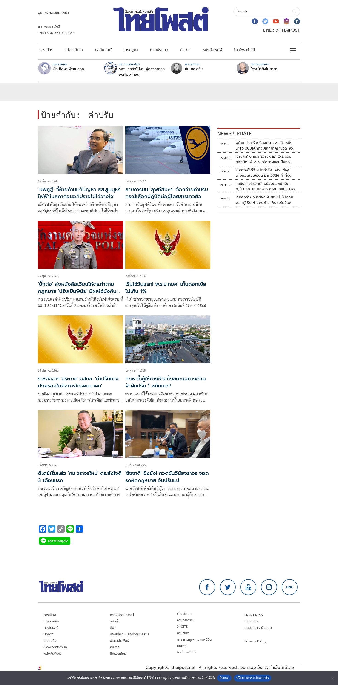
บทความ (49, 634)
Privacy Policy (255, 641)
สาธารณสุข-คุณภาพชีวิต (194, 639)
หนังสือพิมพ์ (212, 50)
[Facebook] (254, 21)
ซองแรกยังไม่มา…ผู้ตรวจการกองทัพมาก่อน (142, 71)
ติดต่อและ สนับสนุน (258, 627)
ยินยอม (224, 678)
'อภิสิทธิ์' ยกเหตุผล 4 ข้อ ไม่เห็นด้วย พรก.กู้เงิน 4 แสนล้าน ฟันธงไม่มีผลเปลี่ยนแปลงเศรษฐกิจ (264, 199)
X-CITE (182, 626)
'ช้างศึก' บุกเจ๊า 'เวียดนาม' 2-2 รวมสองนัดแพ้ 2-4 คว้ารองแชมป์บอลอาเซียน (264, 159)
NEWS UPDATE (234, 133)
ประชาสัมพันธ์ (119, 640)
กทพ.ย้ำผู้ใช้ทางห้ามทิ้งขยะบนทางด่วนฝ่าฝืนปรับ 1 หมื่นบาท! (165, 382)
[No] (332, 678)
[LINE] (289, 587)
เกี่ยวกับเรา (252, 621)
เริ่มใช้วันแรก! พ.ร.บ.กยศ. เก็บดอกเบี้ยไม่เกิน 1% (165, 287)
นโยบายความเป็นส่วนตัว (252, 678)
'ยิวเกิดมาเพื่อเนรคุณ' (69, 69)
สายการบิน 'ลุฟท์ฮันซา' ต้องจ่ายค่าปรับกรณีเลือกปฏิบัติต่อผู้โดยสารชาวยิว (166, 193)
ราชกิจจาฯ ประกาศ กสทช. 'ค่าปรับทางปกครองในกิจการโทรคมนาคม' (78, 382)
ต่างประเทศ (159, 50)
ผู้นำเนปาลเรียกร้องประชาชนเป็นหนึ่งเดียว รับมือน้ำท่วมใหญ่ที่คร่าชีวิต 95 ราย (264, 145)
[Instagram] (286, 21)
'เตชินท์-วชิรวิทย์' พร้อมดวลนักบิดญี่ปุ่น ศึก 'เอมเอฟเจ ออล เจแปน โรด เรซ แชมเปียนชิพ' (265, 186)
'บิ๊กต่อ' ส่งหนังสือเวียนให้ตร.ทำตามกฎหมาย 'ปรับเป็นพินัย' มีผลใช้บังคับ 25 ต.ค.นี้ (77, 291)
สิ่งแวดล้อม (118, 653)
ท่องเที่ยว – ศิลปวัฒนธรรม (129, 634)
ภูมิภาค (115, 647)
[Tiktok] (297, 21)
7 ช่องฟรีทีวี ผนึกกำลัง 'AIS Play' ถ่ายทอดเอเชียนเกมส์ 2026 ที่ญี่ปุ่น (264, 172)
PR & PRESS (253, 615)
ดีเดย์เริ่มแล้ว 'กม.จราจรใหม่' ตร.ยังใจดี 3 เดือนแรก (80, 476)
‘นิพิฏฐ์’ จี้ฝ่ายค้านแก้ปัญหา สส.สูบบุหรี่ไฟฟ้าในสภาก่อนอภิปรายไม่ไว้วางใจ (79, 193)
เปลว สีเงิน (74, 50)
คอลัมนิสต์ (103, 50)
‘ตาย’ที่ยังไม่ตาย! (264, 69)
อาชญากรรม (186, 620)
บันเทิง (185, 50)
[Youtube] (276, 21)
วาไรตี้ (114, 621)
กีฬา (113, 627)
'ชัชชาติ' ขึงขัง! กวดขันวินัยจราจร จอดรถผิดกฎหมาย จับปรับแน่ (167, 476)
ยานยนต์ (183, 633)
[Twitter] (265, 21)
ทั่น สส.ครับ (194, 69)
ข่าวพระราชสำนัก (55, 647)
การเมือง (46, 50)
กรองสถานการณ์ (122, 615)
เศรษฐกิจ (130, 50)
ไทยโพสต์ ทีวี (244, 50)
